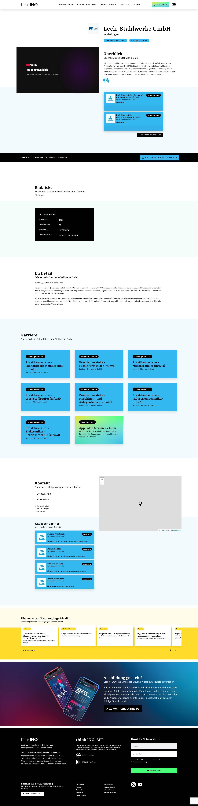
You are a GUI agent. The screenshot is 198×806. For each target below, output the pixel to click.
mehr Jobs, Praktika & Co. (151, 135)
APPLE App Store (88, 755)
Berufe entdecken (109, 787)
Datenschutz (80, 790)
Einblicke (39, 157)
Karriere (63, 157)
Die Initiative (80, 784)
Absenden (155, 770)
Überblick (26, 157)
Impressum (80, 792)
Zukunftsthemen (107, 4)
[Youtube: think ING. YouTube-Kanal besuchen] (140, 784)
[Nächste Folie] (175, 650)
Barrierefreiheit (81, 795)
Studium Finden (66, 4)
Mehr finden (30, 650)
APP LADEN (162, 4)
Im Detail (51, 157)
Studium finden (108, 784)
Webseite (44, 499)
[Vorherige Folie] (171, 650)
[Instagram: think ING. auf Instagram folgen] (133, 784)
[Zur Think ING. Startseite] (34, 4)
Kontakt (78, 787)
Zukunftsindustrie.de (124, 708)
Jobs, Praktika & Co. (130, 4)
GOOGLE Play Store (89, 762)
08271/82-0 (45, 494)
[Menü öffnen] (174, 4)
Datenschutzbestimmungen (139, 762)
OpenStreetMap (174, 530)
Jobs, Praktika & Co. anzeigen (161, 158)
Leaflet (163, 530)
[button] (140, 504)
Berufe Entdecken (86, 4)
